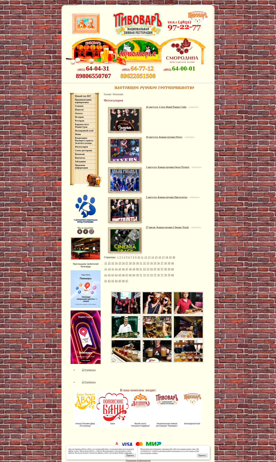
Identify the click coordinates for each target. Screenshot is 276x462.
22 (109, 263)
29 (134, 263)
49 (134, 269)
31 (141, 263)
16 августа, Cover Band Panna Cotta (166, 107)
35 (155, 263)
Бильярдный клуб (84, 130)
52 (144, 269)
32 (144, 263)
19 (170, 257)
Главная (79, 106)
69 (134, 275)
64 (116, 275)
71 (141, 275)
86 (123, 280)
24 (116, 263)
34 (151, 263)
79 (169, 275)
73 (148, 275)
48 (130, 269)
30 (137, 263)
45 (120, 269)
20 (173, 257)
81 (105, 280)
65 (120, 275)
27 (127, 263)
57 (162, 269)
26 (123, 263)
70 (137, 275)
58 (165, 269)
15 (156, 257)
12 (145, 257)
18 (166, 257)
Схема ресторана (83, 150)
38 (165, 263)
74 (151, 275)
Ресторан (79, 121)
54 (151, 269)
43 (112, 269)
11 (142, 257)
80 (172, 275)
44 (116, 269)
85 (120, 280)
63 (112, 275)
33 (148, 263)
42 (109, 269)
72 (144, 275)
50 (137, 269)
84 (116, 280)
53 (148, 269)
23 (112, 263)
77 (162, 275)
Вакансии (80, 154)
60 (172, 269)
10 (138, 257)
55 (155, 269)
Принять (130, 455)
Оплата (79, 113)
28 (130, 263)
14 (152, 257)
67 (127, 275)
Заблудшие (80, 161)
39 (169, 263)
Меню (78, 134)
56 (158, 269)
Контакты (80, 158)
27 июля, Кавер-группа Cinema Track (167, 227)
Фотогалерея (81, 147)
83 (112, 280)
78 (165, 275)
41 (105, 269)
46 (123, 269)
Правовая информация (81, 166)
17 (163, 257)
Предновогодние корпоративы (83, 101)
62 (109, 275)
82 (109, 280)
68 (130, 275)
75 (155, 275)
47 (127, 269)
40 (172, 263)
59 (169, 269)
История (79, 117)
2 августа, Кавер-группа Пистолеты (166, 197)
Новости (79, 109)
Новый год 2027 (83, 96)
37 (162, 263)
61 (105, 275)
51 (141, 269)
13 (149, 257)
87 (127, 280)
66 (123, 275)
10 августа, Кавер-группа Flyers (164, 137)
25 (120, 263)
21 (105, 263)
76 (158, 275)
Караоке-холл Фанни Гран (82, 125)
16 (159, 257)
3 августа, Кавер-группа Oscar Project (167, 167)
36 (158, 263)
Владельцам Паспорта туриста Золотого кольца (84, 140)
